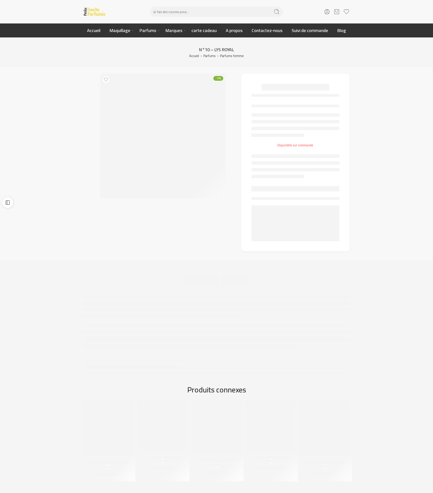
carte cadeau (204, 30)
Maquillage (119, 30)
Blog (341, 30)
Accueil (93, 30)
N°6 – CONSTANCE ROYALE (108, 462)
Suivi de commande (310, 30)
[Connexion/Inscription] (327, 12)
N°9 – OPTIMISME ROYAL (324, 462)
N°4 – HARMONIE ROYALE (216, 460)
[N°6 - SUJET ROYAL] (162, 425)
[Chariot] (337, 12)
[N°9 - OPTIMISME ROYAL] (325, 428)
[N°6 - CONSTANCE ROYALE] (108, 428)
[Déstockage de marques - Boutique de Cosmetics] (94, 11)
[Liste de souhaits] (106, 79)
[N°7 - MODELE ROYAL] (270, 425)
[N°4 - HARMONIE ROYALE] (216, 427)
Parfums (147, 30)
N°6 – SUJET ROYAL (162, 456)
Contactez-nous (267, 30)
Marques (173, 30)
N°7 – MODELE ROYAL (270, 456)
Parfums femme (232, 55)
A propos (234, 30)
